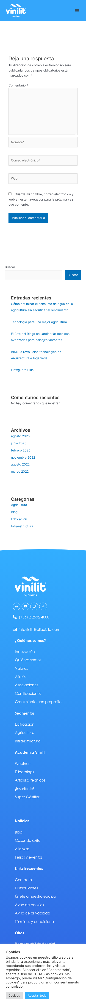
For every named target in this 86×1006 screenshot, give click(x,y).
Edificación (19, 519)
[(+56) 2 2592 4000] (15, 617)
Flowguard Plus (22, 370)
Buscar (10, 267)
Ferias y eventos (28, 857)
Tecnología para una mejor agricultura (39, 322)
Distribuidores (26, 887)
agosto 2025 (20, 436)
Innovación (25, 651)
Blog (14, 512)
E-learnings (24, 771)
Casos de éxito (27, 840)
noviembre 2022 (23, 457)
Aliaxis (20, 676)
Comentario (18, 85)
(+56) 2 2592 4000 (34, 617)
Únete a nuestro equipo (35, 896)
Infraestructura (22, 526)
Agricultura (19, 505)
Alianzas (22, 848)
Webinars (23, 763)
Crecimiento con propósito (38, 701)
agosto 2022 (20, 464)
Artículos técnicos (30, 780)
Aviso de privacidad (32, 913)
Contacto (23, 879)
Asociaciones (26, 684)
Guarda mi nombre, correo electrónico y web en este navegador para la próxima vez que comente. (41, 199)
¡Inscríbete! (24, 788)
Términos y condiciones (35, 921)
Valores (21, 668)
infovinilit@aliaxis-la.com (39, 629)
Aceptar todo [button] (37, 995)
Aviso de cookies (29, 904)
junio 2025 (18, 443)
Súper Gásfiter (27, 796)
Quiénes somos (28, 659)
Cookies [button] (14, 995)
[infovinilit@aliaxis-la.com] (15, 629)
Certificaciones (28, 693)
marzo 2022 (20, 471)
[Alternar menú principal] (77, 10)
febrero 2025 (20, 450)
